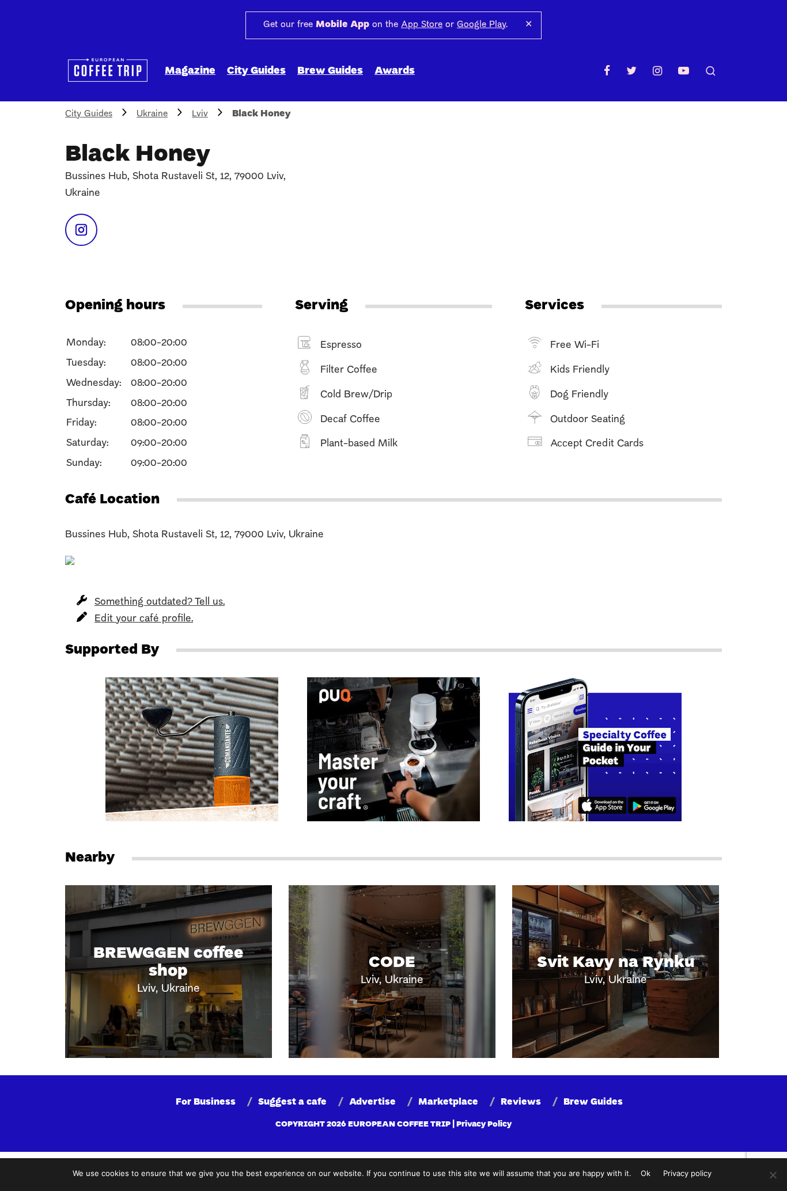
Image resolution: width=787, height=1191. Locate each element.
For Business (206, 1102)
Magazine (190, 71)
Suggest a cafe (292, 1102)
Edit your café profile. (143, 619)
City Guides (256, 71)
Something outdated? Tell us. (159, 602)
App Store (421, 24)
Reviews (521, 1102)
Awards (394, 71)
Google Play (481, 24)
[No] (772, 1175)
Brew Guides (330, 71)
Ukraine (152, 114)
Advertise (372, 1102)
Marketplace (448, 1102)
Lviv (200, 114)
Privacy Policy (484, 1124)
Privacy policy (687, 1173)
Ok (645, 1173)
